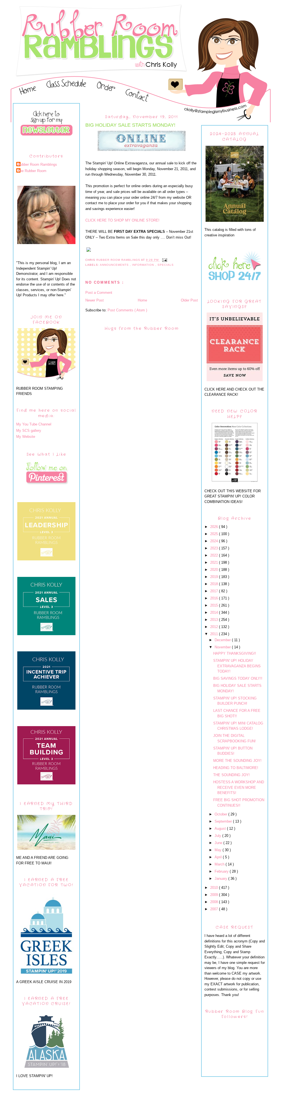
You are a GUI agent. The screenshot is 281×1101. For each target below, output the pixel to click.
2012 (214, 627)
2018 (214, 584)
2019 (214, 577)
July (218, 836)
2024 (214, 541)
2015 (214, 605)
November (223, 647)
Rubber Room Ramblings (37, 164)
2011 (214, 634)
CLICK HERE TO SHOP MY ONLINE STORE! (122, 220)
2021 (214, 562)
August (221, 828)
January (221, 878)
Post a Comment (98, 293)
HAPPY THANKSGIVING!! (234, 653)
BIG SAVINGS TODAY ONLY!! (237, 678)
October (221, 814)
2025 (214, 534)
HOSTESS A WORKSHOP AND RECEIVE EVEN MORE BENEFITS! (238, 787)
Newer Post (94, 300)
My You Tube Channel (33, 424)
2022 (214, 555)
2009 (214, 895)
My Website (25, 437)
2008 (214, 902)
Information (143, 264)
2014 (214, 612)
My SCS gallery (28, 430)
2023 (214, 548)
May (219, 850)
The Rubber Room (32, 171)
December (223, 640)
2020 (214, 570)
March (220, 864)
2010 (214, 888)
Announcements (115, 264)
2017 (214, 591)
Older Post (189, 300)
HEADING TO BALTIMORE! (235, 768)
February (222, 871)
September (224, 821)
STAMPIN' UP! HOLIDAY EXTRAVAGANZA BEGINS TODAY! (237, 666)
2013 (214, 620)
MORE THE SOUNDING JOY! (237, 761)
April (219, 857)
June (219, 843)
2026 (214, 527)
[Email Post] (164, 260)
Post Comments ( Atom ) (127, 310)
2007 (214, 909)
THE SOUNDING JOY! (231, 775)
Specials (166, 264)
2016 (214, 598)
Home (142, 300)
